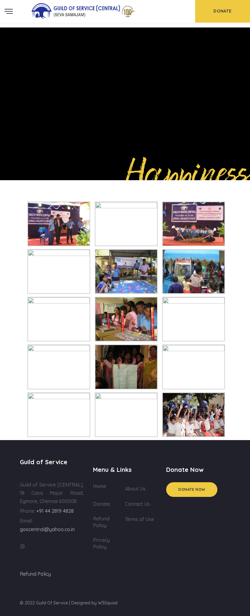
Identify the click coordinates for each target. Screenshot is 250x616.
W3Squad (107, 603)
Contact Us (137, 504)
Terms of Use (139, 519)
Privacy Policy (101, 543)
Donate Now (191, 489)
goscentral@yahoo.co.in (47, 529)
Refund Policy (101, 522)
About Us (135, 489)
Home (99, 486)
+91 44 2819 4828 (55, 511)
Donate (101, 504)
